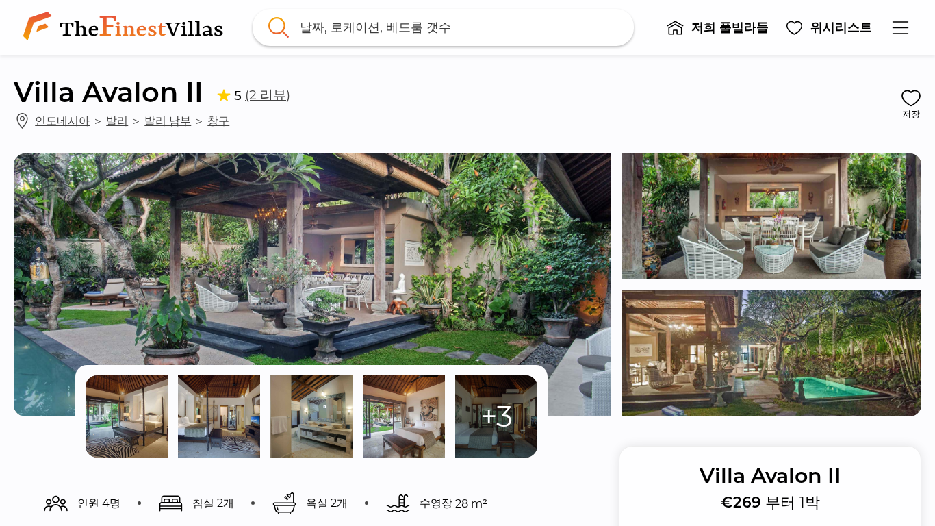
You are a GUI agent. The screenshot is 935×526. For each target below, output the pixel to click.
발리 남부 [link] (167, 120)
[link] (126, 27)
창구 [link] (218, 120)
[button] (717, 27)
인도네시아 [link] (62, 120)
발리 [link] (117, 120)
